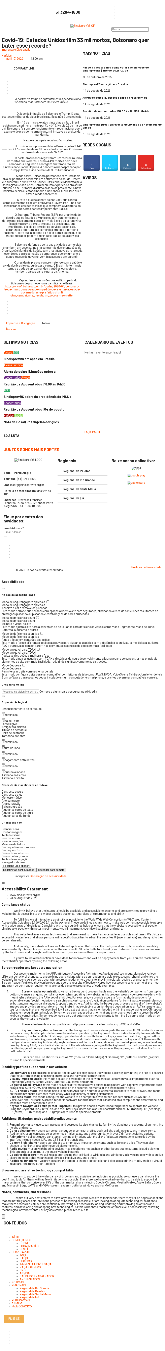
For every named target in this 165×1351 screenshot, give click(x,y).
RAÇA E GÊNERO (30, 1267)
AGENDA (17, 1303)
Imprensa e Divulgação (16, 49)
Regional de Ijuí (73, 498)
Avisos (8, 352)
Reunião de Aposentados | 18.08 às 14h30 (35, 384)
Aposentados (12, 377)
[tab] (82, 471)
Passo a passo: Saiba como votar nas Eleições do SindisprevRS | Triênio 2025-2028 (115, 69)
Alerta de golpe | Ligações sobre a (30, 371)
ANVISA (25, 1273)
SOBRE (24, 1243)
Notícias (7, 55)
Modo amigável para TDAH (19, 649)
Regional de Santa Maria (79, 489)
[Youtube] (13, 554)
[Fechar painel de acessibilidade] (3, 588)
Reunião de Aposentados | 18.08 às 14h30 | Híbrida (115, 111)
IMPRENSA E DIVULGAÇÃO (37, 1264)
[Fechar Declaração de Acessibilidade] (3, 883)
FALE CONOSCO (22, 1306)
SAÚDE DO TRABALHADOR (37, 1276)
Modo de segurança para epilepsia (24, 602)
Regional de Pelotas (76, 471)
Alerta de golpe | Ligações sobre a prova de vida (114, 97)
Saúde (18, 415)
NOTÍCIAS (18, 1282)
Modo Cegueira (12, 665)
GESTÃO (25, 1249)
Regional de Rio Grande (79, 480)
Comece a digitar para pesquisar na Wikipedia (68, 691)
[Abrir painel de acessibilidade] (3, 1216)
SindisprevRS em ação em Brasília (105, 84)
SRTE (23, 1270)
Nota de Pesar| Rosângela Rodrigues (31, 422)
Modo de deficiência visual (18, 617)
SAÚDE (24, 1258)
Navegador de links (14, 862)
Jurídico (18, 365)
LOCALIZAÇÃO (29, 1246)
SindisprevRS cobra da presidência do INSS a (37, 397)
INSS (16, 352)
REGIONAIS (19, 1285)
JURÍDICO (26, 1261)
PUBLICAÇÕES (21, 1300)
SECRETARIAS (21, 1252)
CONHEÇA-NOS (21, 1240)
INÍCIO (15, 1237)
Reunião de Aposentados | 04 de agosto (34, 409)
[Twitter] (13, 551)
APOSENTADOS (30, 1279)
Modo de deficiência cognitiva (21, 633)
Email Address (14, 528)
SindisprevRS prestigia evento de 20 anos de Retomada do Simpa (122, 126)
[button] (3, 696)
